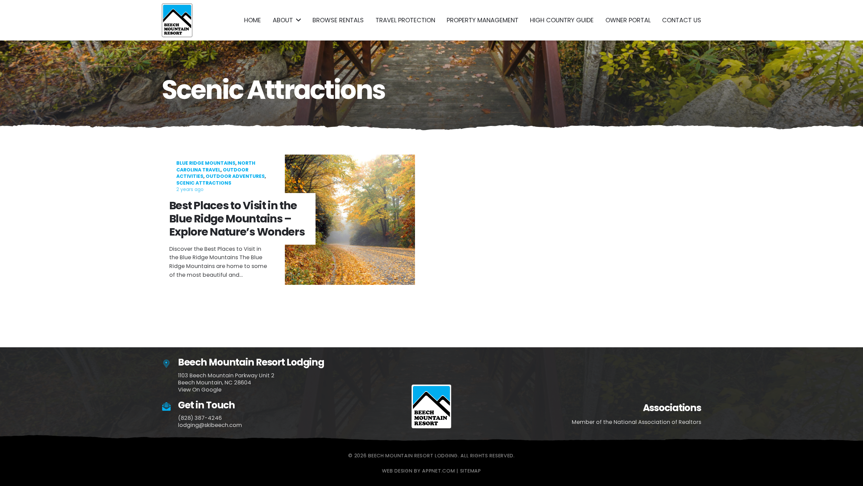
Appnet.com (438, 470)
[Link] (177, 20)
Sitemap (470, 470)
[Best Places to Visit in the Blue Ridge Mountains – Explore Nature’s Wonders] (292, 220)
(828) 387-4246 (200, 418)
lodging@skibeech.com (210, 425)
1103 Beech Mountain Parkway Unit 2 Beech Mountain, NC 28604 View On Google (226, 383)
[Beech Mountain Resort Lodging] (170, 364)
